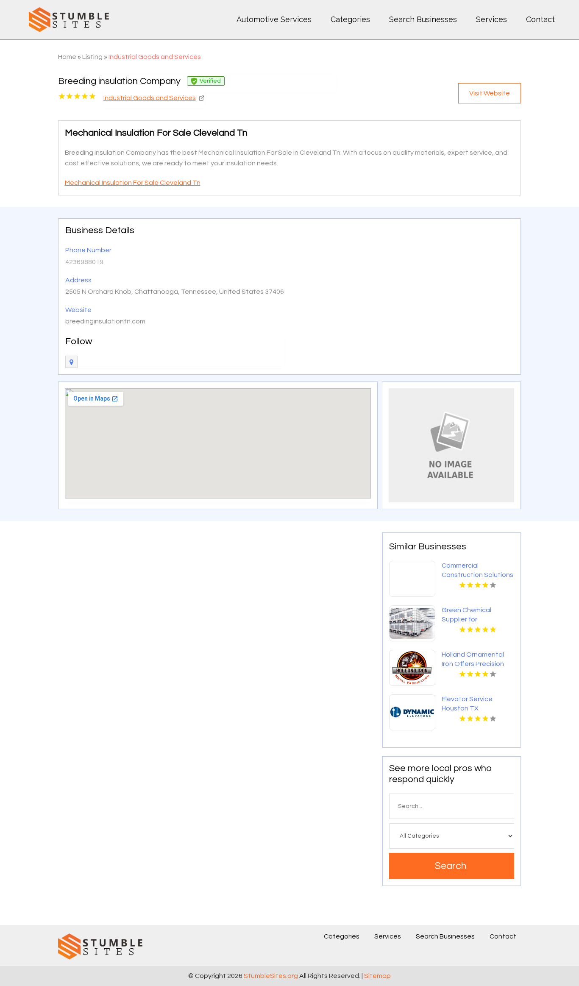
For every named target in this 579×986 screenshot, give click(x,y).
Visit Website (489, 93)
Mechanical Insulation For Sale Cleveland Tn (132, 182)
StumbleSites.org (271, 975)
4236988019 (84, 262)
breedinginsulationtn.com (105, 321)
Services (491, 19)
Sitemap (377, 975)
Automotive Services (274, 19)
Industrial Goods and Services (155, 56)
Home (67, 56)
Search (450, 866)
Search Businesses (423, 19)
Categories (350, 19)
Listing (92, 56)
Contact (540, 19)
